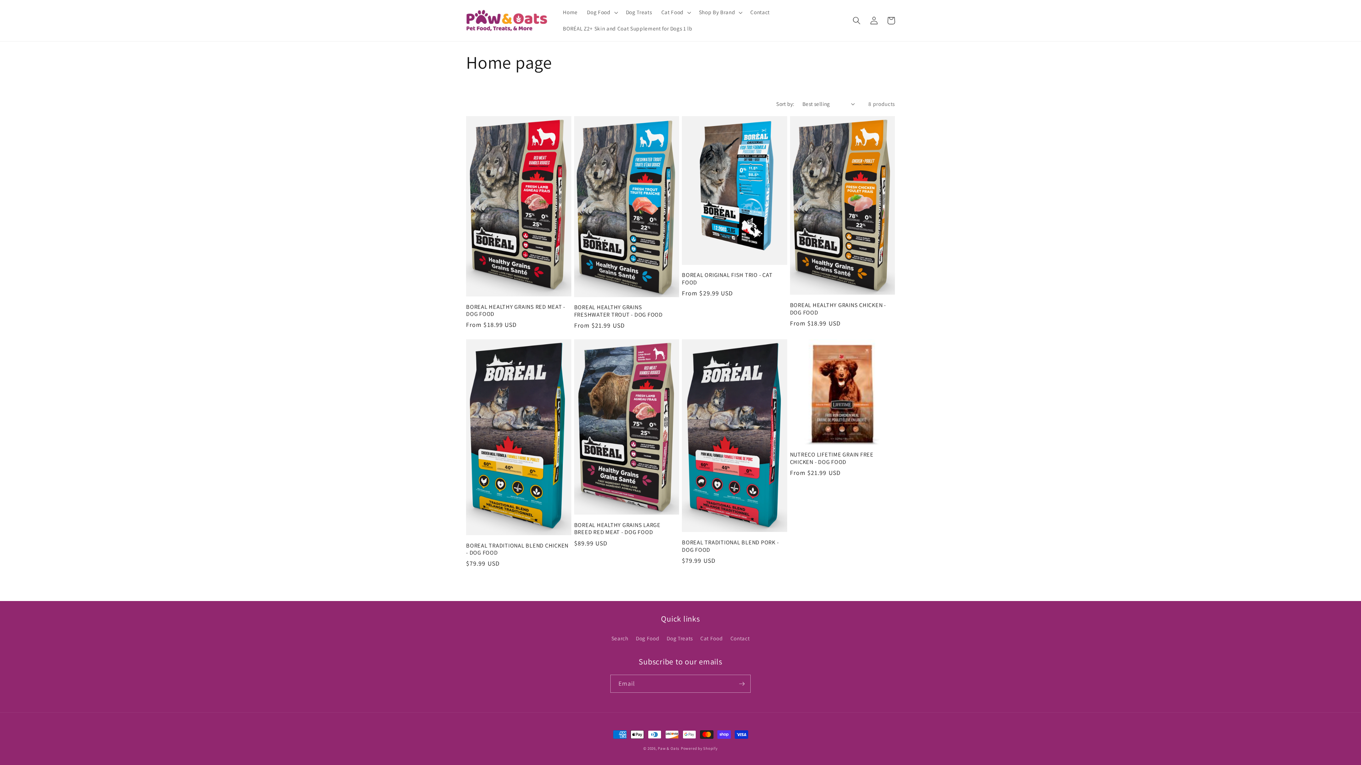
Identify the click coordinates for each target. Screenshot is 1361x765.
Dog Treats (680, 638)
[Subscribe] (741, 684)
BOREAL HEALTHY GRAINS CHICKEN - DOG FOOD (838, 308)
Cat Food (711, 638)
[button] (601, 12)
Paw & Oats (668, 748)
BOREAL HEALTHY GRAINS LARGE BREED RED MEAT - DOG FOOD (617, 528)
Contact (740, 638)
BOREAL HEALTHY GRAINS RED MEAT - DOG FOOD (515, 310)
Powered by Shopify (699, 748)
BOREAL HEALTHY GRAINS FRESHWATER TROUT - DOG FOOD (618, 311)
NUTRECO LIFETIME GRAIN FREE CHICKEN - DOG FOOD (832, 458)
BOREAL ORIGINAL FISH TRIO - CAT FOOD (727, 278)
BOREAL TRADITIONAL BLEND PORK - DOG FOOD (730, 546)
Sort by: (785, 103)
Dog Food (647, 638)
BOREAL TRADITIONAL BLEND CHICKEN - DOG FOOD (517, 549)
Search (619, 638)
